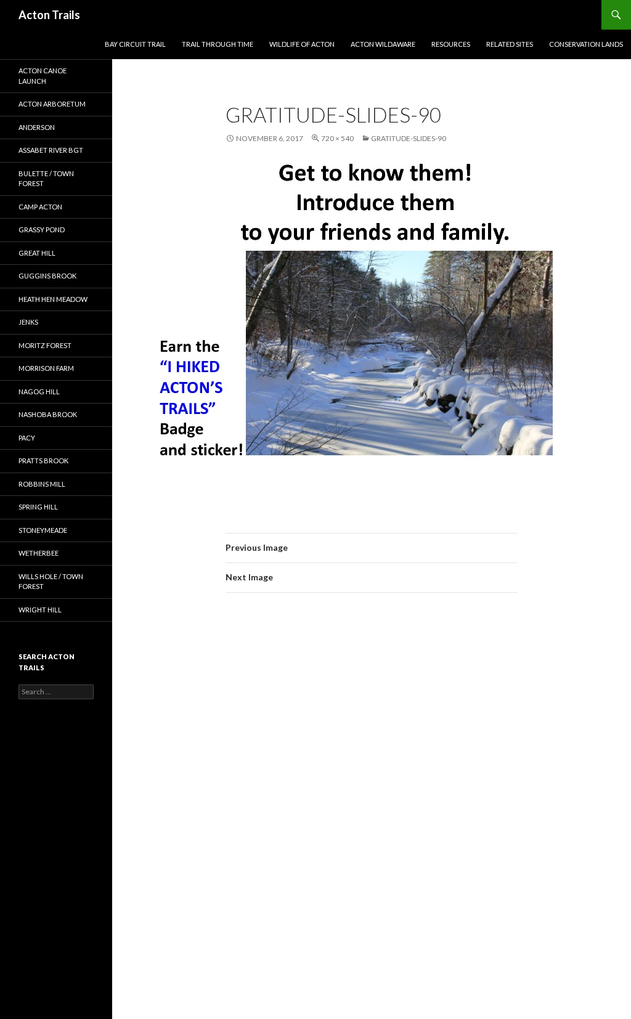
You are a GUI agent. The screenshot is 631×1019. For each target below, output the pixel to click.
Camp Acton (40, 207)
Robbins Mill (41, 484)
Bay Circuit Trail (135, 44)
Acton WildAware (383, 44)
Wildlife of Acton (302, 44)
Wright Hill (40, 610)
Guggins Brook (47, 276)
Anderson (36, 127)
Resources (450, 44)
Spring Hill (38, 507)
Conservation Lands (586, 44)
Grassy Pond (41, 229)
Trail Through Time (217, 44)
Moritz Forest (44, 345)
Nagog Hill (39, 392)
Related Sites (509, 44)
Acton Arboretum (52, 104)
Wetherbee (38, 553)
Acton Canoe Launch (42, 76)
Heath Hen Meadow (53, 299)
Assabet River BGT (50, 150)
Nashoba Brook (47, 414)
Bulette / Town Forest (46, 178)
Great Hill (36, 253)
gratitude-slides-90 (408, 138)
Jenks (28, 322)
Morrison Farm (46, 368)
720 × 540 (337, 138)
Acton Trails (49, 15)
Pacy (26, 438)
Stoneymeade (42, 530)
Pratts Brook (43, 461)
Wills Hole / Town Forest (50, 581)
